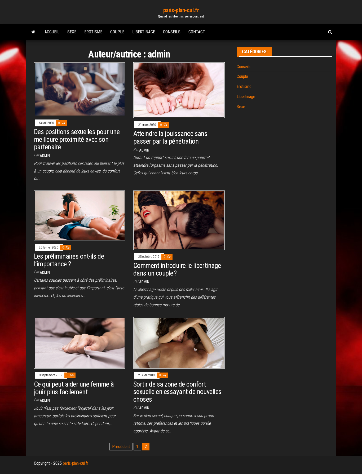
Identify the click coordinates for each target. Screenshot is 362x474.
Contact (196, 31)
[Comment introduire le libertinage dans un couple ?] (179, 220)
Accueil (52, 31)
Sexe (71, 31)
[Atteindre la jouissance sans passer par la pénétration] (179, 89)
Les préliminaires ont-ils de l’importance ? (69, 260)
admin (45, 156)
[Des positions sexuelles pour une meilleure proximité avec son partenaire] (79, 88)
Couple (117, 31)
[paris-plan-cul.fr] (33, 32)
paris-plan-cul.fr (181, 10)
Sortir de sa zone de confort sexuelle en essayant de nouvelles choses (177, 391)
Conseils (171, 31)
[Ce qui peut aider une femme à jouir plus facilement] (79, 342)
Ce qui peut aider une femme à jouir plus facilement (74, 388)
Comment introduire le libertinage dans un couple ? (177, 269)
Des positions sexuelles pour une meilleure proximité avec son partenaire (77, 139)
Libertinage (143, 31)
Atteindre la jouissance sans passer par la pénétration (170, 137)
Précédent (121, 446)
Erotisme (93, 31)
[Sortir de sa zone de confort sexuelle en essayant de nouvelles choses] (179, 342)
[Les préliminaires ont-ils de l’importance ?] (79, 215)
